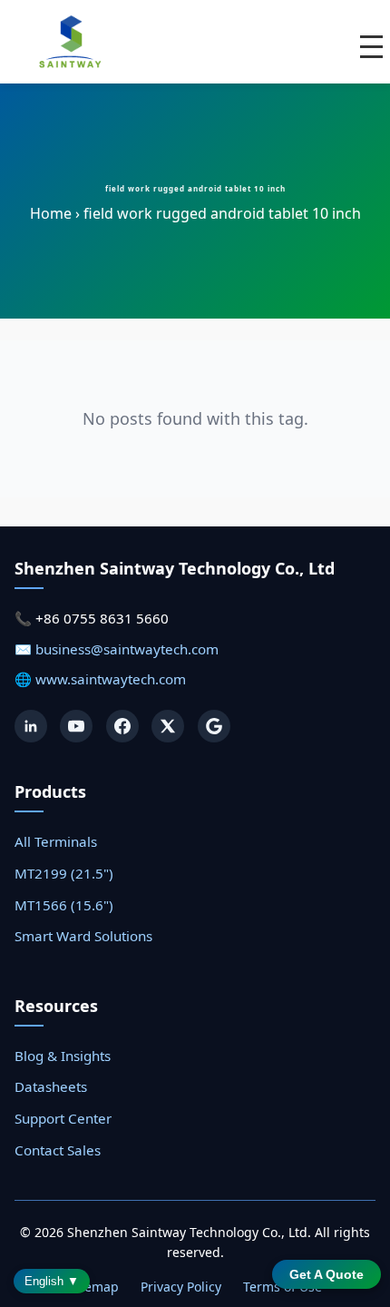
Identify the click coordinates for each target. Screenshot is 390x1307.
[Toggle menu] (371, 47)
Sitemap (94, 1286)
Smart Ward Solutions (83, 936)
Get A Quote (326, 1274)
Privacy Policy (181, 1286)
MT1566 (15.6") (64, 905)
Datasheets (51, 1086)
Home (51, 213)
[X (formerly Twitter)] (167, 726)
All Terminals (56, 841)
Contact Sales (58, 1150)
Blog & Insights (63, 1056)
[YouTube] (76, 726)
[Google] (214, 726)
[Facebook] (122, 726)
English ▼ (51, 1281)
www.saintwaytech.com (110, 679)
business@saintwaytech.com (127, 649)
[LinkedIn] (31, 726)
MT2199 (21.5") (64, 873)
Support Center (63, 1118)
